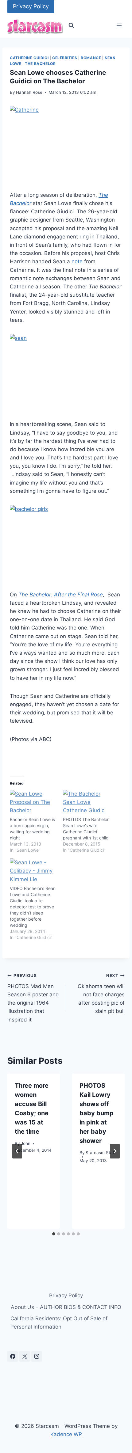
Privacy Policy (31, 6)
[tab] (53, 1233)
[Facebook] (12, 1356)
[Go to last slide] (17, 1151)
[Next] (115, 1151)
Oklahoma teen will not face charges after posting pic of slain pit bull (101, 993)
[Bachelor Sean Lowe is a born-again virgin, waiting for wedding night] (33, 803)
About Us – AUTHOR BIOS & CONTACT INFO (66, 1307)
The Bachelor (40, 63)
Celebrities (64, 57)
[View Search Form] (71, 25)
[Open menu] (119, 25)
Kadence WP (66, 1434)
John (25, 1143)
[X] (24, 1356)
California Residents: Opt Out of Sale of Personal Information (58, 1322)
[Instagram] (36, 1356)
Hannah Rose (29, 92)
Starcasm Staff (101, 1152)
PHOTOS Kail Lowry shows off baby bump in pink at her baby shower (97, 1113)
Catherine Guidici (29, 57)
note (77, 261)
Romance (91, 57)
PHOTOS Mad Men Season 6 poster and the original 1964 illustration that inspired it (33, 997)
